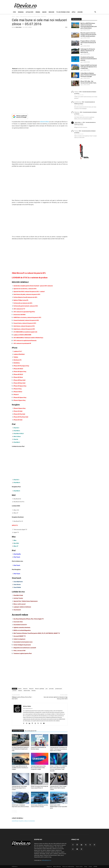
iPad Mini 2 (17, 442)
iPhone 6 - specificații (39, 688)
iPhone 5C (25, 688)
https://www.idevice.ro (27, 708)
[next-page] (15, 811)
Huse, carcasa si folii (19, 650)
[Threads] (81, 849)
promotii (14, 690)
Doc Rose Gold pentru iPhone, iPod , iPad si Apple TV (29, 619)
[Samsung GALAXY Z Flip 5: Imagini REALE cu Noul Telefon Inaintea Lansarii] (58, 779)
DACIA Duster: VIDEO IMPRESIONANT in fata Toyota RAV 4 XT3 (58, 806)
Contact (90, 866)
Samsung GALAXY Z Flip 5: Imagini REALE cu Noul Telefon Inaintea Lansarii (58, 788)
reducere (20, 690)
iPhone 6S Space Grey (20, 397)
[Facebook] (24, 723)
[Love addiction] (84, 159)
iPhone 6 (16, 394)
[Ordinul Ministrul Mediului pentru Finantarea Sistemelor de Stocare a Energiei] (75, 75)
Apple (73, 12)
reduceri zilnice (27, 690)
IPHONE (95, 866)
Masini (44, 12)
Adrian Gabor (19, 27)
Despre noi (49, 866)
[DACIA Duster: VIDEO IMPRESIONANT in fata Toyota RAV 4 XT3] (58, 798)
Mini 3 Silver (17, 436)
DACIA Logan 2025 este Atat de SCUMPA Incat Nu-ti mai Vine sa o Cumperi (20, 767)
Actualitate (29, 12)
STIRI (14, 12)
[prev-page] (13, 811)
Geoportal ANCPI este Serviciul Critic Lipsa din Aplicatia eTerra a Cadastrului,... (89, 67)
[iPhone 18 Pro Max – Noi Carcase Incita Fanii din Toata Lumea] (75, 83)
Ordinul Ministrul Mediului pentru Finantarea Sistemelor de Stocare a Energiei (88, 75)
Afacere (80, 12)
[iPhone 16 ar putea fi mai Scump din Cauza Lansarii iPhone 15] (39, 779)
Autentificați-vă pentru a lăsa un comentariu (23, 821)
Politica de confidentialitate (68, 866)
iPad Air (16, 439)
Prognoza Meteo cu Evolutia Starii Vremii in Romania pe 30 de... (88, 42)
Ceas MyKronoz (18, 581)
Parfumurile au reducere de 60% (23, 303)
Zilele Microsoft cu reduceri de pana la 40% (29, 273)
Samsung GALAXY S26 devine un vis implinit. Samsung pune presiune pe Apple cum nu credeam (58, 749)
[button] (95, 12)
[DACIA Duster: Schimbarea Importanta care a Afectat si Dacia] (20, 798)
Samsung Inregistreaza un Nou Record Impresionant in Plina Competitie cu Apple (38, 767)
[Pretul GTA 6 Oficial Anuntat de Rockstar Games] (39, 740)
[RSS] (85, 844)
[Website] (41, 723)
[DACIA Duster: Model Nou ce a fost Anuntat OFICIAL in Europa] (39, 798)
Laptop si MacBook (19, 354)
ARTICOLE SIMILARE (18, 730)
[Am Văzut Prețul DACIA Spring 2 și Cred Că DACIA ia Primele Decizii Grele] (20, 740)
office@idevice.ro (46, 860)
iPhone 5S (31, 688)
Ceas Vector (17, 584)
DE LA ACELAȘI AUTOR (30, 730)
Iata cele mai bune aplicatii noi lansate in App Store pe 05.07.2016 (55, 697)
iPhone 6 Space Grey (20, 400)
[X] (38, 723)
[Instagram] (27, 723)
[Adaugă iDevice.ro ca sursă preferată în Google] (39, 116)
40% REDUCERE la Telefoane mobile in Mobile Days (28, 337)
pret (46, 688)
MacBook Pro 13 (18, 521)
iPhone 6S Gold (18, 420)
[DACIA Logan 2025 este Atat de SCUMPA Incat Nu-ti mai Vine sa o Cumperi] (20, 759)
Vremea (38, 12)
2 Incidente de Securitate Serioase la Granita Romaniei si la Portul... (89, 58)
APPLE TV (15, 525)
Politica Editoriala (57, 866)
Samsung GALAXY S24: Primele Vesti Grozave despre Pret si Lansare (19, 788)
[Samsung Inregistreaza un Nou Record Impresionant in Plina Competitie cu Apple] (39, 759)
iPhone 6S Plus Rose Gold (21, 417)
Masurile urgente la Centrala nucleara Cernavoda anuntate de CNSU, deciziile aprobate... (88, 34)
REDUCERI (51, 12)
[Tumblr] (35, 723)
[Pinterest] (33, 723)
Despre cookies (79, 866)
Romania (21, 12)
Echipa (85, 866)
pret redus (51, 688)
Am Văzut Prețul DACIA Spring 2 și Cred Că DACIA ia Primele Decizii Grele (20, 749)
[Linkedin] (30, 723)
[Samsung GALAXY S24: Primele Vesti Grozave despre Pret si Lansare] (20, 779)
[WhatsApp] (72, 849)
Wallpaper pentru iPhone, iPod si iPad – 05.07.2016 (22, 697)
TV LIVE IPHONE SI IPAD (63, 12)
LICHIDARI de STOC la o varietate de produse (29, 278)
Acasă (13, 16)
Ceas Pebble (17, 587)
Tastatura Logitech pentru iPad (23, 653)
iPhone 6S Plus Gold (19, 414)
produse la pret (58, 688)
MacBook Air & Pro (19, 501)
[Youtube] (44, 723)
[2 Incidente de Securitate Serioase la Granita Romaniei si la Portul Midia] (75, 59)
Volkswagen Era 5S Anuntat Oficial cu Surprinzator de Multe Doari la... (88, 50)
